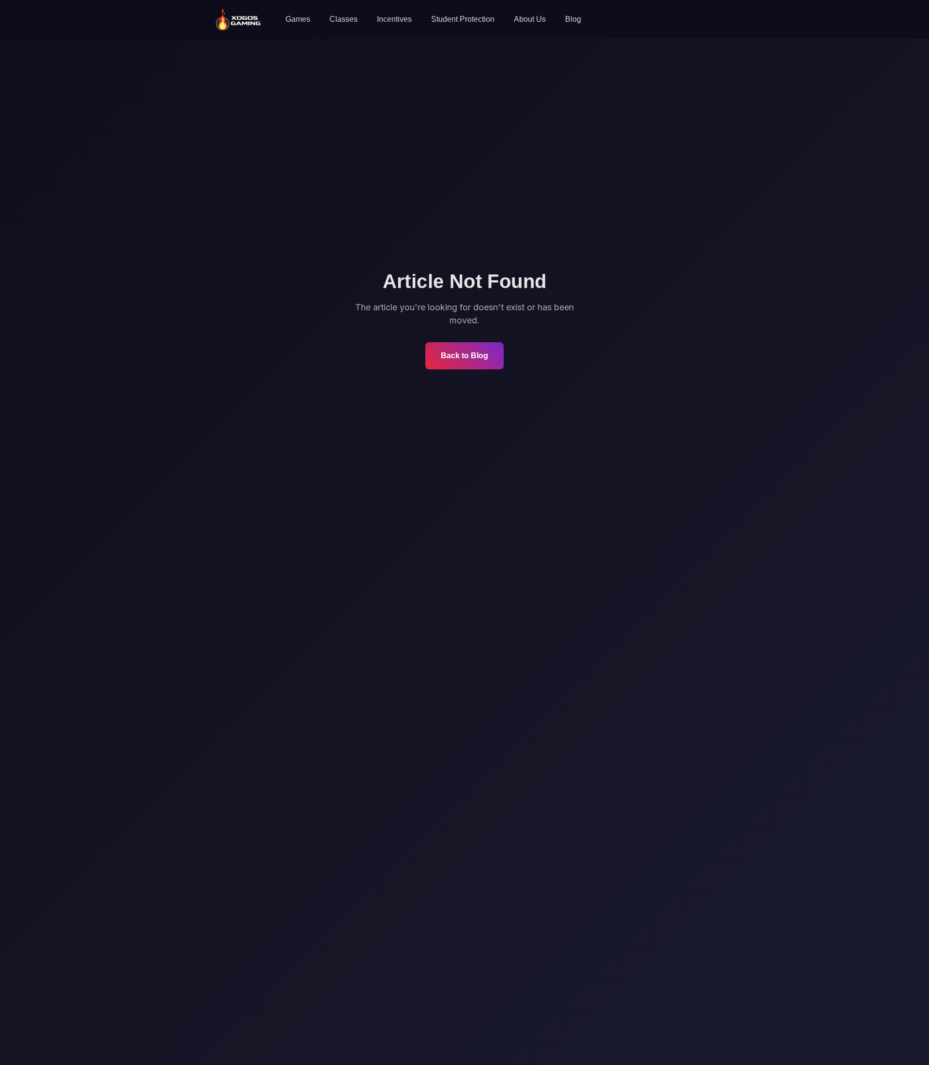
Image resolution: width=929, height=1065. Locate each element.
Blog (573, 19)
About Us (530, 19)
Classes (344, 19)
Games (297, 19)
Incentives (394, 19)
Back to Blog (464, 355)
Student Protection (462, 19)
